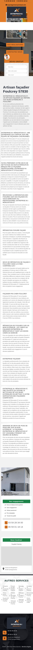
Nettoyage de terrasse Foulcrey (21, 588)
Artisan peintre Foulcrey (5, 594)
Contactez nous (14, 52)
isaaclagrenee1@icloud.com (16, 5)
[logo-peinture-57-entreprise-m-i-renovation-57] (16, 12)
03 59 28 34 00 (10, 1)
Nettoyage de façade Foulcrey (21, 601)
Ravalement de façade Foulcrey (5, 600)
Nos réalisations (15, 44)
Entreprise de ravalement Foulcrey (5, 588)
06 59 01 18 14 (22, 1)
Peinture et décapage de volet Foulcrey (13, 595)
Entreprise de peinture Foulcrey (29, 588)
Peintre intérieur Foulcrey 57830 (29, 600)
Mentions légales (26, 646)
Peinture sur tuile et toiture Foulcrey (13, 588)
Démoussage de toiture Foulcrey (29, 594)
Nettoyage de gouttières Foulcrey (21, 595)
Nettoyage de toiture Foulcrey (13, 602)
